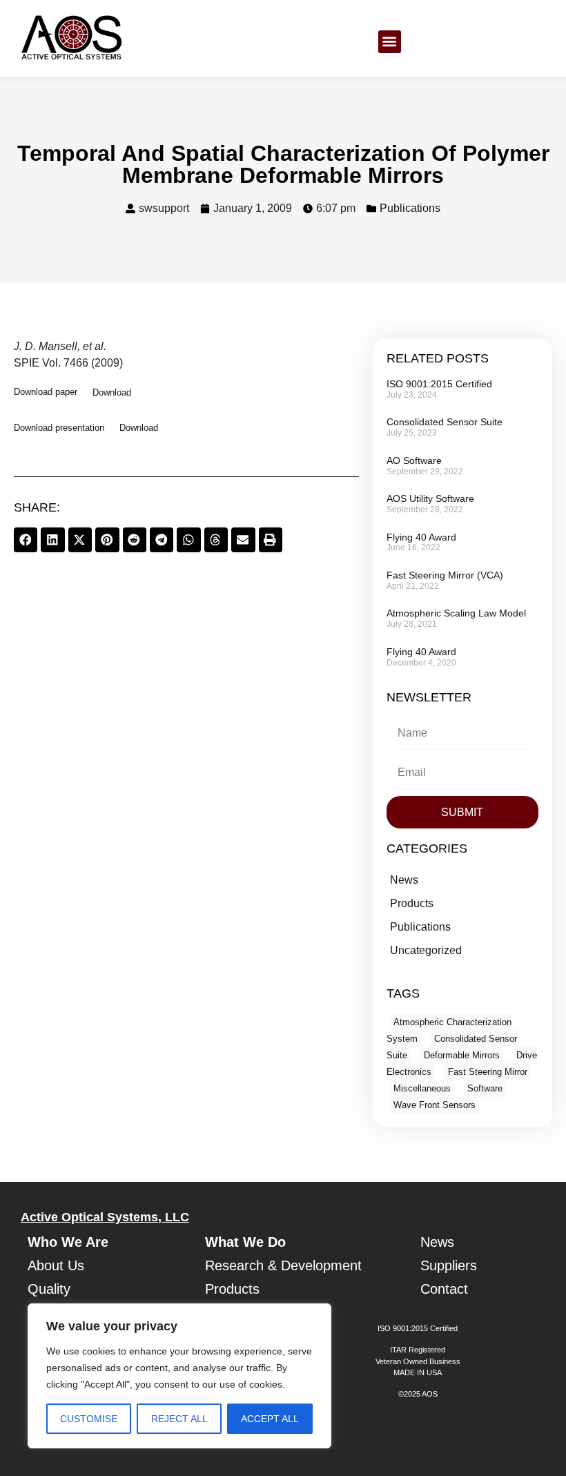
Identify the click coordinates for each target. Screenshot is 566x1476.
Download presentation (59, 428)
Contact (444, 1289)
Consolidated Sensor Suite (444, 421)
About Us (56, 1265)
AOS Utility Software (430, 498)
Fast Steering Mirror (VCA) (445, 575)
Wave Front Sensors (434, 1105)
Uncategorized (426, 950)
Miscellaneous (422, 1088)
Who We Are (68, 1242)
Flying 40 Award (421, 537)
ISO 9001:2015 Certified (439, 383)
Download (111, 392)
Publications (410, 208)
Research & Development (283, 1265)
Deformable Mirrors (462, 1055)
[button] (389, 41)
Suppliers (448, 1265)
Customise (88, 1418)
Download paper (45, 392)
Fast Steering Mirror (487, 1072)
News (404, 880)
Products (411, 903)
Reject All (179, 1418)
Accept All (270, 1418)
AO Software (414, 460)
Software (484, 1088)
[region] (179, 1375)
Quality (49, 1289)
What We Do (245, 1242)
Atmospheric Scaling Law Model (456, 613)
